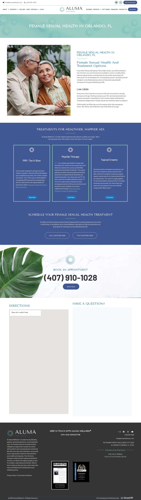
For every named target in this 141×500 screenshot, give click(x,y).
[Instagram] (120, 2)
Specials (34, 9)
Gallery (22, 9)
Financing (114, 9)
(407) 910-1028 (70, 277)
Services (13, 9)
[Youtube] (132, 431)
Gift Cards (106, 9)
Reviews (89, 9)
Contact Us (123, 9)
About (5, 9)
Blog (42, 9)
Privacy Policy (11, 475)
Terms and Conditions (24, 475)
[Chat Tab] (8, 248)
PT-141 (57, 163)
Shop (28, 9)
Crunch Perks (115, 454)
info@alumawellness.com (125, 438)
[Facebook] (116, 2)
